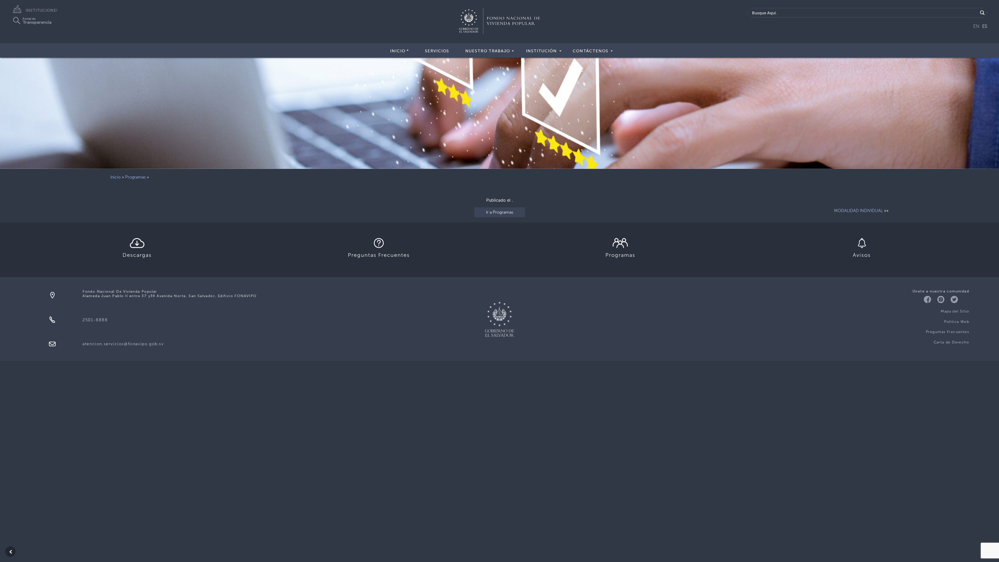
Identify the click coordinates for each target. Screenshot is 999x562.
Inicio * (399, 50)
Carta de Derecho (951, 342)
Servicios (437, 50)
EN (976, 26)
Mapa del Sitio (955, 311)
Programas (135, 177)
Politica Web (956, 322)
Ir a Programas (499, 212)
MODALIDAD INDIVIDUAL (858, 210)
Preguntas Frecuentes (947, 332)
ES (984, 26)
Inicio (115, 177)
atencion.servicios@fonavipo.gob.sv (123, 343)
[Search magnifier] (982, 12)
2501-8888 (95, 319)
